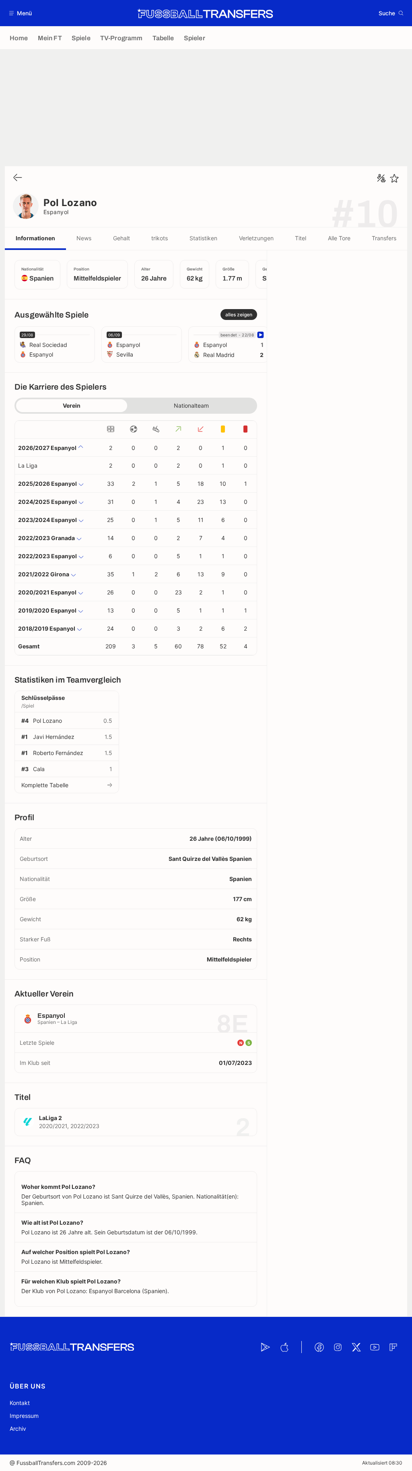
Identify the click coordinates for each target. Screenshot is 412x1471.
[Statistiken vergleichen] (381, 178)
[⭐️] (394, 178)
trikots (159, 238)
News (83, 238)
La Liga (27, 465)
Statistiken (203, 238)
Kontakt (20, 1402)
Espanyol (56, 211)
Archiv (18, 1428)
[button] (21, 13)
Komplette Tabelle (44, 785)
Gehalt (121, 238)
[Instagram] (338, 1347)
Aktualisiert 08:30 (382, 1463)
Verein (71, 405)
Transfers (384, 238)
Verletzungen (256, 238)
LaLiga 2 (50, 1117)
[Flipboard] (393, 1347)
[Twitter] (356, 1347)
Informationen (35, 238)
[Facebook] (319, 1347)
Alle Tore (339, 238)
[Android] (266, 1347)
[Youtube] (375, 1347)
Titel (300, 238)
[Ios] (284, 1347)
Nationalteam (191, 405)
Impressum (24, 1415)
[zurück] (18, 178)
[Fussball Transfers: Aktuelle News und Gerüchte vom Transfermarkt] (205, 13)
